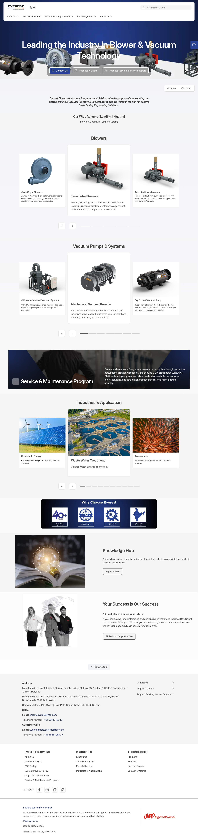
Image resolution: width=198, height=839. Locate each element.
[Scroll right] (72, 226)
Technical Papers (85, 761)
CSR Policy (30, 766)
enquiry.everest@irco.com (43, 714)
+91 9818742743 (53, 719)
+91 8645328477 (53, 734)
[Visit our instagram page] (63, 790)
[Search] (143, 7)
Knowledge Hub (32, 761)
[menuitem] (13, 16)
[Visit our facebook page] (39, 790)
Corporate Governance (36, 775)
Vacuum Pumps (136, 766)
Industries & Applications (89, 770)
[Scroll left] (61, 226)
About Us (29, 756)
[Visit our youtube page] (47, 790)
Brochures (81, 756)
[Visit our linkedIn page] (55, 790)
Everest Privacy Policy (36, 770)
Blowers (132, 761)
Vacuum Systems (137, 770)
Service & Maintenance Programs (41, 780)
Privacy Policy (30, 821)
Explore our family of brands (37, 807)
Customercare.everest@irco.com (46, 729)
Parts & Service (84, 766)
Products (132, 756)
